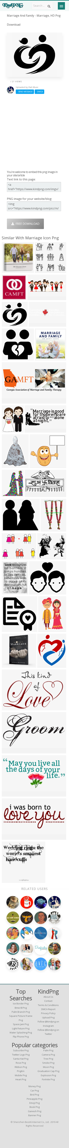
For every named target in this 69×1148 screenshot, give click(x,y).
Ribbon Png (21, 1067)
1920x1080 (43, 358)
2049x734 (9, 401)
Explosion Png (48, 1075)
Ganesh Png (34, 1111)
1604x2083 (10, 592)
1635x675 (9, 837)
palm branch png (21, 1011)
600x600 (8, 270)
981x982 (8, 629)
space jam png (21, 1024)
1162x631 (32, 494)
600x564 (41, 270)
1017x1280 (10, 430)
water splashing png (21, 1032)
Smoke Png (48, 1062)
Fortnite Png (48, 1079)
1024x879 (9, 529)
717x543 (8, 557)
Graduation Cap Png (48, 1071)
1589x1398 (37, 592)
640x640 (8, 708)
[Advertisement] (34, 131)
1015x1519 (46, 629)
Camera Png (48, 1054)
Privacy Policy (48, 1013)
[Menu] (61, 6)
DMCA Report (48, 1009)
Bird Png (34, 1094)
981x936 (8, 324)
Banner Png (34, 1115)
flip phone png (21, 1036)
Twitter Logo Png (21, 1054)
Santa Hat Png (20, 1058)
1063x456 (32, 430)
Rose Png (21, 1062)
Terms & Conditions (48, 1005)
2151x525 (36, 324)
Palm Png (48, 1050)
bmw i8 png (21, 1007)
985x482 (8, 794)
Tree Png (48, 1058)
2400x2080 (45, 557)
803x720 (36, 465)
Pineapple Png (34, 1098)
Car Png (34, 1090)
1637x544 (34, 298)
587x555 (8, 880)
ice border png (20, 1003)
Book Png (35, 1107)
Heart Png (20, 1079)
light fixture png (20, 1028)
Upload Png (48, 1017)
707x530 (44, 665)
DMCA (39, 91)
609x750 (8, 494)
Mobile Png (21, 1075)
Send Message (25, 91)
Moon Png (48, 1067)
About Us (48, 996)
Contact (48, 1000)
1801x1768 (10, 665)
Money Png (34, 1086)
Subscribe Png (20, 1050)
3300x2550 (10, 751)
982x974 (8, 358)
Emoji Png (34, 1102)
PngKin (20, 1071)
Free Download (26, 224)
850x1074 (9, 465)
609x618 (8, 298)
